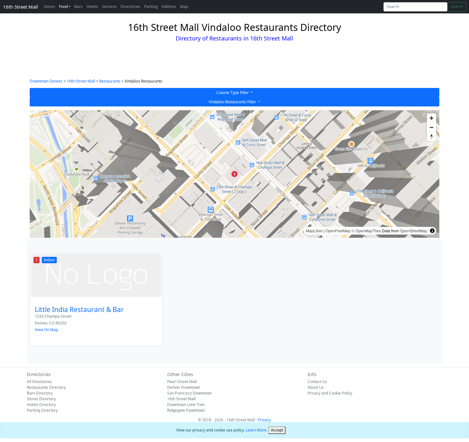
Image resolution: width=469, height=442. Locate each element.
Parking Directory (42, 410)
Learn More (256, 430)
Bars (78, 6)
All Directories (39, 381)
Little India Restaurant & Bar (79, 309)
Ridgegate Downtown (186, 410)
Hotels (92, 6)
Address (168, 6)
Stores (49, 6)
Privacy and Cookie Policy (330, 393)
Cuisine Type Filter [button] (233, 92)
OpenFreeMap (338, 230)
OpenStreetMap (413, 230)
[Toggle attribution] (432, 231)
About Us (316, 387)
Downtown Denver (46, 81)
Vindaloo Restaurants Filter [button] (233, 102)
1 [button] (235, 174)
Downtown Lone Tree (186, 404)
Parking (151, 6)
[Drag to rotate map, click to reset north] (431, 136)
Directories (130, 6)
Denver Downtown (183, 387)
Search (456, 6)
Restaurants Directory (46, 387)
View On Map (46, 329)
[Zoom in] (431, 118)
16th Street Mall (20, 7)
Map (184, 6)
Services (109, 6)
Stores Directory (41, 399)
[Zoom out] (431, 127)
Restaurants (110, 81)
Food (63, 6)
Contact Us (317, 381)
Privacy (264, 420)
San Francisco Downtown (189, 393)
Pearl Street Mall (182, 381)
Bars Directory (40, 393)
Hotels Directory (41, 404)
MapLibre (314, 230)
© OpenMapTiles (366, 230)
